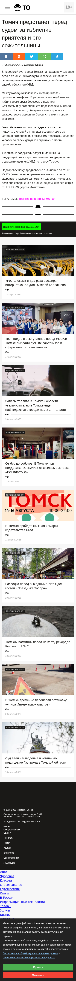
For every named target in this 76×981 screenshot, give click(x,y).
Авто (3, 872)
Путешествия (10, 889)
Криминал (48, 198)
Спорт (4, 893)
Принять (38, 967)
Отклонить (38, 975)
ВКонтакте (9, 853)
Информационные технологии (22, 902)
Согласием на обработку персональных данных (30, 953)
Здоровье (7, 876)
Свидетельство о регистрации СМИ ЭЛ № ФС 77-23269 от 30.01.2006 (23, 815)
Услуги (5, 910)
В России (6, 897)
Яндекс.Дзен (10, 863)
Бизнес (5, 914)
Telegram (8, 838)
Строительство (11, 885)
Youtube (7, 848)
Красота (6, 880)
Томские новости (30, 198)
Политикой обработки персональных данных (29, 957)
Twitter (7, 843)
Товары (5, 906)
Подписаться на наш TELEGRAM (21, 226)
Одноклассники (11, 858)
